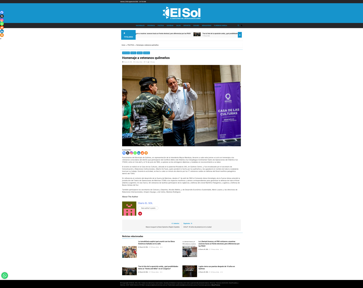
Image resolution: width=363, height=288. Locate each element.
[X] (127, 153)
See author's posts (148, 208)
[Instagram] (131, 153)
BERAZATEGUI (206, 25)
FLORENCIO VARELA (220, 25)
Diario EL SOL (128, 62)
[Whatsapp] (135, 153)
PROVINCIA (151, 25)
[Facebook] (124, 153)
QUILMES (196, 25)
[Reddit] (142, 153)
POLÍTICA (161, 25)
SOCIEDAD (170, 25)
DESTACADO (126, 53)
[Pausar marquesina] (240, 35)
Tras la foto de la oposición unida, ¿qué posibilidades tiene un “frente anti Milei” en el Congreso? (207, 33)
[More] (146, 153)
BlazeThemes (216, 285)
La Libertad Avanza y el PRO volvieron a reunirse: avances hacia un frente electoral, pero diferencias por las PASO (219, 244)
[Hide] (1, 39)
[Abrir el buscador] (238, 25)
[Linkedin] (138, 153)
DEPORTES (186, 25)
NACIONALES (140, 25)
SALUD (178, 25)
